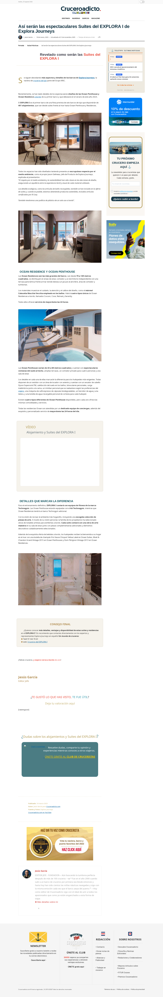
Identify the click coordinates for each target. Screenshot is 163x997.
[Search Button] (136, 2)
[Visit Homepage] (81, 10)
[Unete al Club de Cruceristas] (76, 941)
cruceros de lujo (40, 80)
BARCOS (85, 18)
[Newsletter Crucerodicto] (38, 937)
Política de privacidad (138, 989)
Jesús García (28, 37)
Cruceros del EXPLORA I (37, 642)
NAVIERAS (76, 18)
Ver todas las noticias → (125, 85)
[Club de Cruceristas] (37, 758)
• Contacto (100, 947)
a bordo (37, 97)
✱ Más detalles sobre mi (46, 902)
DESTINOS (66, 18)
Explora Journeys (86, 77)
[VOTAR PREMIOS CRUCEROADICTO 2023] (60, 843)
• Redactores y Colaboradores (129, 958)
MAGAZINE (95, 18)
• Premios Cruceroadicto (127, 977)
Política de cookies (123, 989)
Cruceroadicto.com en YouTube (39, 812)
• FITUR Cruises (123, 973)
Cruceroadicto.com (53, 806)
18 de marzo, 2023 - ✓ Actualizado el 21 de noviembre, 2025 (55, 37)
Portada (21, 46)
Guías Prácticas (32, 46)
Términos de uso (109, 989)
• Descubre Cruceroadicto (127, 947)
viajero (21, 391)
